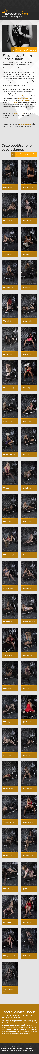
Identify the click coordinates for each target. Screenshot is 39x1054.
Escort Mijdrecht (23, 98)
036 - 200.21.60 (26, 49)
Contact (20, 1048)
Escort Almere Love (6, 1051)
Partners (29, 1048)
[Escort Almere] (18, 13)
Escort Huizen (26, 96)
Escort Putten (14, 102)
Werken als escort (8, 1048)
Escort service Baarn (25, 124)
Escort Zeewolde (24, 100)
